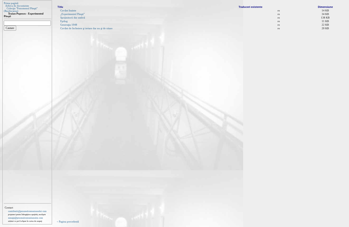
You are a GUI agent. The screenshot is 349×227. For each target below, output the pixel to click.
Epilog (64, 21)
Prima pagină (11, 3)
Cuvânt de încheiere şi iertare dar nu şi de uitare (86, 28)
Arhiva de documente (17, 6)
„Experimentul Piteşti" (72, 14)
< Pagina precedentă (68, 221)
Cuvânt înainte (68, 10)
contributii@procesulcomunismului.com (27, 211)
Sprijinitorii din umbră (72, 17)
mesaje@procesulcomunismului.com (25, 218)
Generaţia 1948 (68, 25)
